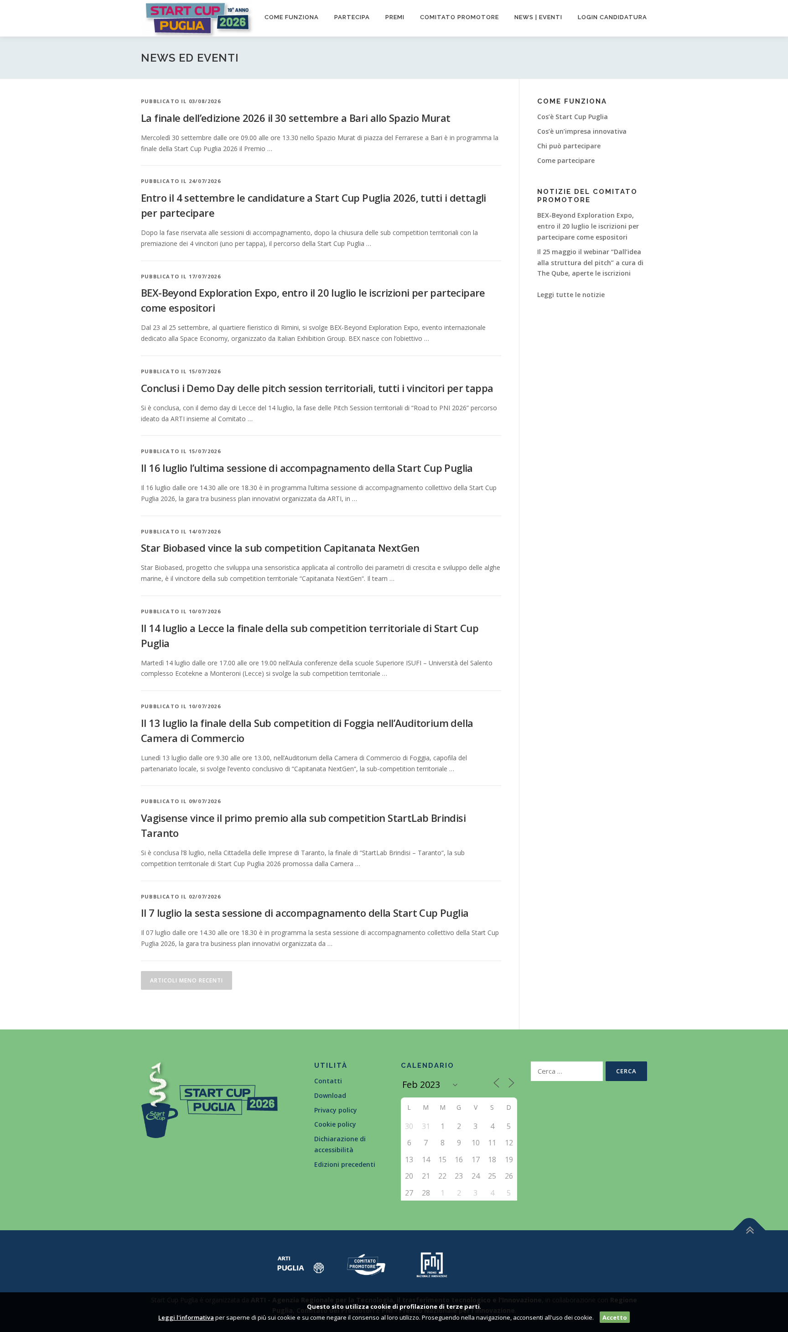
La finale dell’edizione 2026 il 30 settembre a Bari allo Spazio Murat (296, 118)
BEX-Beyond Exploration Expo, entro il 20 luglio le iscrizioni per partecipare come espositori (588, 226)
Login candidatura (612, 17)
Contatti (328, 1080)
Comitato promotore (459, 17)
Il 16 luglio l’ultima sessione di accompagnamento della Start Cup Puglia (307, 468)
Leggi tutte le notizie (571, 294)
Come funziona (291, 17)
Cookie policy (335, 1124)
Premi (394, 17)
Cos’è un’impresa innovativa (582, 131)
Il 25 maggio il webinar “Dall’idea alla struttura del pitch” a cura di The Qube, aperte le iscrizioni (590, 262)
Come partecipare (566, 160)
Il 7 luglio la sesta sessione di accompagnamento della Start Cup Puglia (304, 912)
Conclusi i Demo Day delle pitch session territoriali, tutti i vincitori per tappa (317, 388)
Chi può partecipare (569, 145)
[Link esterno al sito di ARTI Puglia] (301, 1263)
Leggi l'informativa (186, 1317)
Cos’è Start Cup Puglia (572, 116)
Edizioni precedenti (344, 1164)
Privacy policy (335, 1110)
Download (330, 1095)
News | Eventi (538, 17)
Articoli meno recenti (186, 980)
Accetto (614, 1317)
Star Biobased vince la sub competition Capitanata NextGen (280, 547)
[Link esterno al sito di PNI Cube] (432, 1263)
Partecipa (352, 17)
